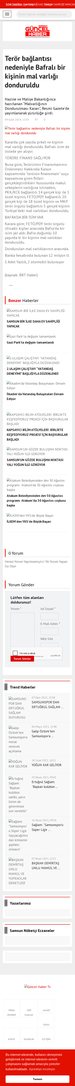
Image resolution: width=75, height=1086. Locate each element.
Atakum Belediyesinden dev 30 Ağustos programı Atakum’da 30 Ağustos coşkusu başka (36, 500)
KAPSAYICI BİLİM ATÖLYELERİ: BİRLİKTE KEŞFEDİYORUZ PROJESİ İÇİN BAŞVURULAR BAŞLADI (37, 435)
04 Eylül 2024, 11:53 (17, 119)
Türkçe (47, 4)
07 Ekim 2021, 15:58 (43, 697)
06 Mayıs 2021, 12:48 (44, 726)
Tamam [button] (37, 1079)
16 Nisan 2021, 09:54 (44, 820)
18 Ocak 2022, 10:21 (44, 760)
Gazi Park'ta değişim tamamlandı (30, 342)
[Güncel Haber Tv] (37, 987)
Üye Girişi (28, 4)
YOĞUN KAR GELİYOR (47, 765)
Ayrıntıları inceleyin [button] (42, 1069)
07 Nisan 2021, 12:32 (44, 858)
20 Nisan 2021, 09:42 (44, 777)
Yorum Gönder (22, 658)
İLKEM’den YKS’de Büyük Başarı (29, 521)
